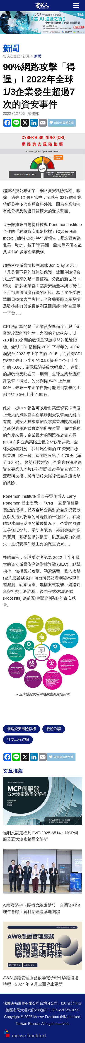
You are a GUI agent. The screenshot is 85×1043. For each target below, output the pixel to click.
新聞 (37, 56)
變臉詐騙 (53, 729)
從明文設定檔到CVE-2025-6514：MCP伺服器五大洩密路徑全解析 (40, 836)
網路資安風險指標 (21, 729)
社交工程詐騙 (18, 739)
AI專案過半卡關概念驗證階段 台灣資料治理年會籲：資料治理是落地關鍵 (41, 908)
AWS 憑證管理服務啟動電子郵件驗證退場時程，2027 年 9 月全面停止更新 (40, 981)
